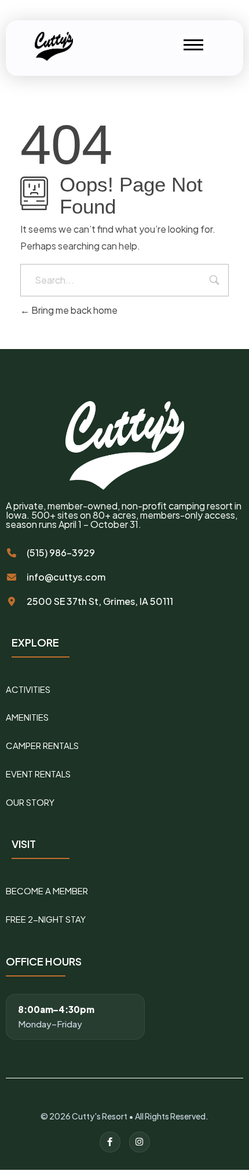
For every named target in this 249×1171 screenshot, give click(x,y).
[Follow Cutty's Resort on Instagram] (139, 1142)
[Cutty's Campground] (56, 46)
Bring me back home (74, 310)
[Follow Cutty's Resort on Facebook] (110, 1142)
